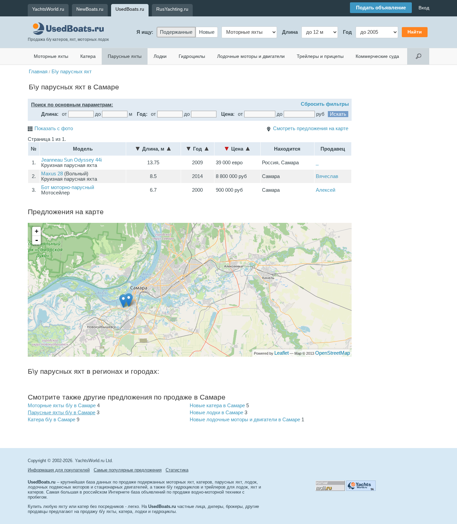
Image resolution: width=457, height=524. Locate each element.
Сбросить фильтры (325, 104)
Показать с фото (53, 128)
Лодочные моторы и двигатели (251, 56)
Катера (88, 56)
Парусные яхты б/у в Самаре (61, 412)
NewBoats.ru (89, 9)
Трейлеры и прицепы (320, 56)
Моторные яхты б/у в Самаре (62, 405)
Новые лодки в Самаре (216, 412)
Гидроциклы (192, 56)
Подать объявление (381, 7)
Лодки (160, 56)
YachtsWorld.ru (48, 9)
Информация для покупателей (59, 469)
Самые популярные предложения (128, 469)
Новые (206, 32)
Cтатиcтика (177, 469)
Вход (424, 7)
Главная (38, 71)
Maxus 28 (52, 173)
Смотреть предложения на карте (310, 128)
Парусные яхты (125, 56)
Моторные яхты (51, 56)
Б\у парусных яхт (72, 71)
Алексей (325, 190)
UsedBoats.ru (129, 9)
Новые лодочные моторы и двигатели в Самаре (245, 419)
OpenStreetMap (332, 353)
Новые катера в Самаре (217, 405)
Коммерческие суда (377, 56)
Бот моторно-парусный (67, 187)
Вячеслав (327, 176)
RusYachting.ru (172, 9)
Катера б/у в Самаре (51, 419)
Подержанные (176, 32)
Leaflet (281, 353)
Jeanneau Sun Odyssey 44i (71, 160)
